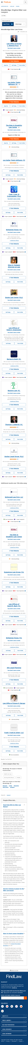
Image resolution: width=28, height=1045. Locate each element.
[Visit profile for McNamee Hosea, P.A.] (14, 224)
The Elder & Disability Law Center (14, 126)
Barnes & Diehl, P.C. (14, 359)
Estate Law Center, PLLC (14, 297)
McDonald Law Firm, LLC (14, 497)
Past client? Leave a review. (14, 48)
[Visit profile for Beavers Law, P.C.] (14, 385)
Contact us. (14, 987)
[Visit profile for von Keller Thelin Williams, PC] (14, 77)
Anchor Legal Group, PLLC (14, 456)
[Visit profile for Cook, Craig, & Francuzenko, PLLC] (14, 189)
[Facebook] (2, 1006)
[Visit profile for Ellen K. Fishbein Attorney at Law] (14, 260)
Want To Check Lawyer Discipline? (13, 933)
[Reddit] (21, 1006)
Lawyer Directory (4, 6)
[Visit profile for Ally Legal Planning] (14, 662)
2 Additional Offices (14, 240)
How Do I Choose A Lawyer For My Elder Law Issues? (13, 889)
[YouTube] (7, 1006)
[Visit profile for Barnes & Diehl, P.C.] (14, 354)
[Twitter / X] (11, 1006)
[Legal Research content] (25, 1029)
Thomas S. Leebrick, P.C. (14, 424)
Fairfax (10, 785)
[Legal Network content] (25, 1033)
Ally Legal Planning (14, 668)
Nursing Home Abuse (9, 777)
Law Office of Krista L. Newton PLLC (14, 44)
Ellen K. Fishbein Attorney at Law (14, 266)
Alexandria (16, 785)
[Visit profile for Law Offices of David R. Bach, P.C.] (14, 599)
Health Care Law (7, 774)
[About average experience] (19, 69)
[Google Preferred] (2, 1011)
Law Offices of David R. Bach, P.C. (14, 605)
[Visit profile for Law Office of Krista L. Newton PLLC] (14, 38)
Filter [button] (4, 15)
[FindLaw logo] (7, 2)
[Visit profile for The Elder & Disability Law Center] (14, 120)
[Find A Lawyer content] (25, 1020)
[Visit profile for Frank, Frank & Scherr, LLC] (14, 727)
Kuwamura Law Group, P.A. (14, 572)
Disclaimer (14, 1041)
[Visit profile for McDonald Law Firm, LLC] (14, 492)
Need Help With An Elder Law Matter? (12, 805)
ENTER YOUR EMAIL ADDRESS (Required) (10, 995)
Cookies (21, 1041)
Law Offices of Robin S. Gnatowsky (14, 329)
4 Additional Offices (14, 401)
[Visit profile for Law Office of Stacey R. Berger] (14, 698)
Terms (2, 1041)
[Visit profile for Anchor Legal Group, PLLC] (14, 451)
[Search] (25, 2)
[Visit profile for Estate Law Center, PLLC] (14, 292)
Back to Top (14, 970)
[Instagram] (16, 1006)
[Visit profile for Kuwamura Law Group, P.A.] (14, 567)
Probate (18, 777)
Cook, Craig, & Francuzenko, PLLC (14, 195)
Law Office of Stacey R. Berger (14, 703)
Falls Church (5, 787)
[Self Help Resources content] (25, 1024)
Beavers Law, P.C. (14, 390)
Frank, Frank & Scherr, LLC (14, 733)
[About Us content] (25, 1015)
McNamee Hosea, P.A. (14, 230)
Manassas (5, 785)
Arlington (12, 787)
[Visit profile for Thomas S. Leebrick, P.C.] (14, 419)
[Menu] (2, 2)
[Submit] (25, 997)
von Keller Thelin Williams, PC (14, 83)
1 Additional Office (14, 366)
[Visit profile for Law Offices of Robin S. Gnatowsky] (14, 322)
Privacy (8, 1041)
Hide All (8, 795)
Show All (3, 795)
